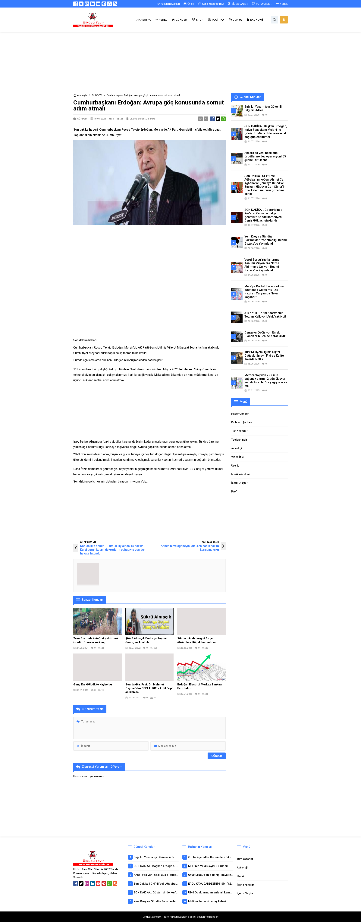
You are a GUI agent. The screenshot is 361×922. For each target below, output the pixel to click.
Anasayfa (82, 95)
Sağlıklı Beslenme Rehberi (203, 916)
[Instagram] (87, 4)
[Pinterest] (104, 4)
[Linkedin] (92, 4)
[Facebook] (75, 4)
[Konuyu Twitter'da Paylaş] (218, 118)
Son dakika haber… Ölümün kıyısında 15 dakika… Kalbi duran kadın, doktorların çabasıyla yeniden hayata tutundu (113, 549)
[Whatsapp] (109, 4)
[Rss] (115, 4)
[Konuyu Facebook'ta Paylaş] (212, 118)
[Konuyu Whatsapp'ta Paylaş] (223, 118)
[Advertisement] (180, 65)
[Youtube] (98, 4)
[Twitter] (81, 4)
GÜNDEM (97, 95)
